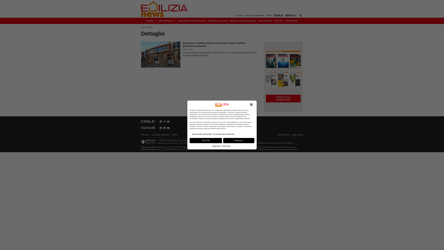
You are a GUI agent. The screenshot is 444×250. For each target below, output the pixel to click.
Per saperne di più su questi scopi (223, 134)
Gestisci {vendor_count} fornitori (202, 134)
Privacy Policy (226, 146)
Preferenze (239, 140)
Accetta (206, 140)
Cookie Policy (216, 146)
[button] (251, 104)
